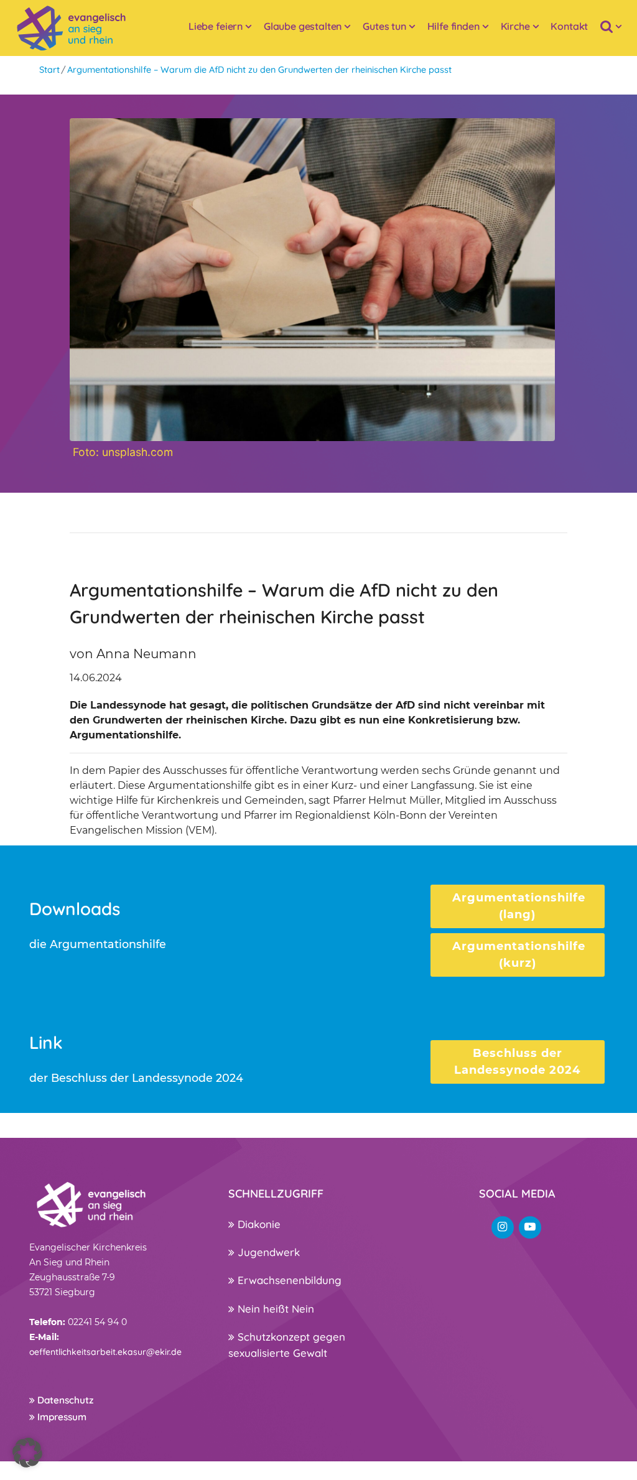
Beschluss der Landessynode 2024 (517, 1061)
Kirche (515, 26)
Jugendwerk (267, 1252)
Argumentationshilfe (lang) (518, 906)
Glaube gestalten (303, 26)
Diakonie (258, 1224)
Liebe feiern (215, 26)
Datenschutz (64, 1400)
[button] (27, 1452)
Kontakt (569, 26)
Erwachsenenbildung (288, 1280)
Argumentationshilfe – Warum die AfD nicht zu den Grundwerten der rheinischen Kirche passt (259, 69)
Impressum (60, 1417)
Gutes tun (384, 26)
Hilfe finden (453, 26)
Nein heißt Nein (274, 1308)
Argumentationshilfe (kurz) (518, 954)
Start (49, 69)
